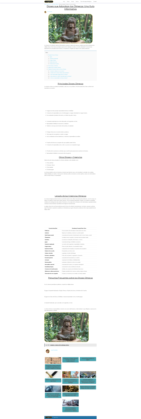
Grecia (68, 1)
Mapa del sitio (56, 417)
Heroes (77, 1)
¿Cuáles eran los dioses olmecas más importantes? (59, 72)
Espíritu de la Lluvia (53, 62)
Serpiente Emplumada (54, 58)
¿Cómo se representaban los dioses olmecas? (59, 78)
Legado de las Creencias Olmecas (54, 67)
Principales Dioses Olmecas (53, 55)
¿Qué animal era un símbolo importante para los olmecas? (60, 76)
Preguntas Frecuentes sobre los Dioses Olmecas (57, 69)
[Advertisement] (70, 97)
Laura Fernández (49, 11)
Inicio (64, 1)
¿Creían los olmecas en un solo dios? (57, 71)
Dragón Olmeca (53, 60)
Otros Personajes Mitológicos (85, 1)
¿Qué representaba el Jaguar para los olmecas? (59, 74)
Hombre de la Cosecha (54, 63)
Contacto (95, 1)
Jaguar (51, 56)
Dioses (72, 1)
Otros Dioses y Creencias (53, 65)
